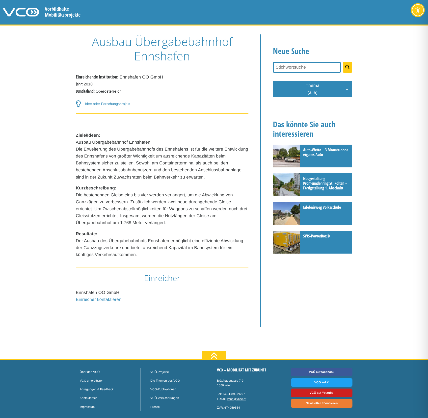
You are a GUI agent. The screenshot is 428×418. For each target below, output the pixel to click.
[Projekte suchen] (347, 67)
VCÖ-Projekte (159, 372)
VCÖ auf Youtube (321, 392)
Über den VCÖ (90, 372)
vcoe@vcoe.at (236, 399)
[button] (162, 104)
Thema (313, 89)
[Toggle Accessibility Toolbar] (417, 10)
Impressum (87, 407)
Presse (155, 407)
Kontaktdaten (89, 398)
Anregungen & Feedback (96, 389)
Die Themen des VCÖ (165, 380)
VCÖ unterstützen (92, 380)
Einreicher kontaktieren (98, 299)
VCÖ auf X (321, 382)
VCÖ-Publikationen (163, 389)
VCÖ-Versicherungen (164, 398)
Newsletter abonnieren (322, 403)
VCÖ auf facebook (321, 372)
